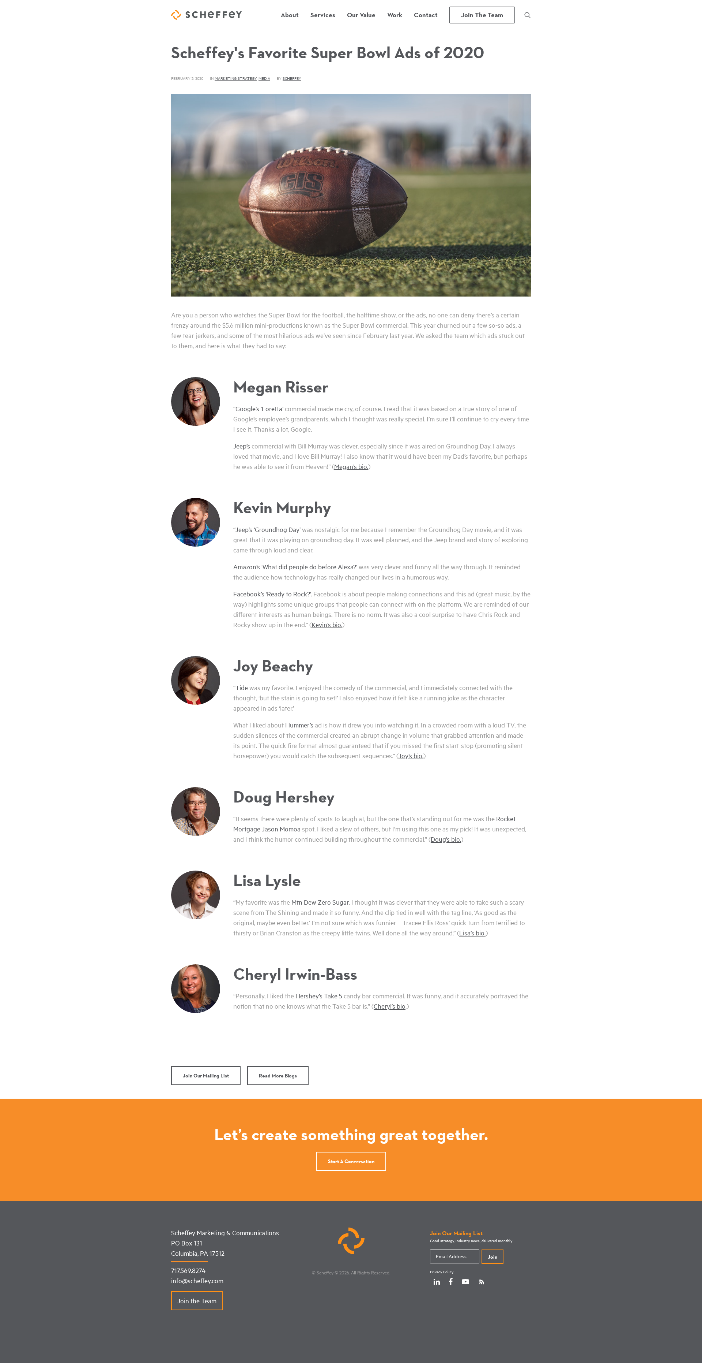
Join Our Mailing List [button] (206, 1075)
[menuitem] (290, 15)
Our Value (361, 15)
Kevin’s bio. (327, 625)
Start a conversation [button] (351, 1161)
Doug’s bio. (446, 839)
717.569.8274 (188, 1270)
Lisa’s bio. (472, 933)
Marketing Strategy (236, 78)
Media (264, 78)
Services (322, 15)
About (290, 15)
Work (394, 15)
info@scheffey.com (197, 1281)
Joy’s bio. (411, 756)
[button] (527, 15)
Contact (426, 15)
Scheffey (292, 78)
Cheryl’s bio (389, 1006)
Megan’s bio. (351, 466)
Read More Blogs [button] (278, 1075)
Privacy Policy (441, 1272)
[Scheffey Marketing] (206, 15)
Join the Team (196, 1301)
